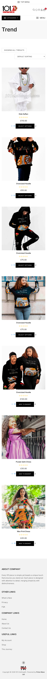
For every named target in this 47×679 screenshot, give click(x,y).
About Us (5, 624)
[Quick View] (14, 126)
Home (4, 619)
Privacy (5, 602)
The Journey (7, 649)
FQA (3, 607)
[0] (44, 9)
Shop (4, 645)
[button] (40, 18)
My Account (7, 640)
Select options (25, 126)
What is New (7, 598)
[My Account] (42, 9)
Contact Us (6, 628)
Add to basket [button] (25, 404)
